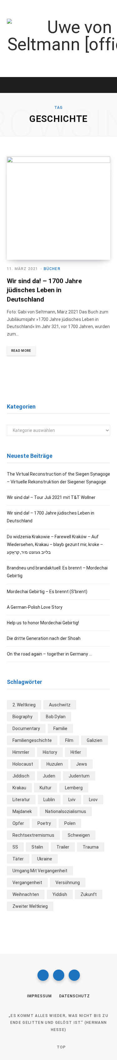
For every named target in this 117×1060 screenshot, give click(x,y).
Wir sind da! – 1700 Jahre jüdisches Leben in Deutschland (44, 290)
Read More (21, 350)
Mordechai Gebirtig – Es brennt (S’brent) (47, 591)
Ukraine (44, 858)
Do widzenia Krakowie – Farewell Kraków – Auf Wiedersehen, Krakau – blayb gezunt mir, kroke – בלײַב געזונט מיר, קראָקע (55, 544)
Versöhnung (68, 882)
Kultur (45, 787)
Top (61, 1047)
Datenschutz (74, 996)
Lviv (72, 799)
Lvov (93, 799)
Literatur (21, 799)
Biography (22, 716)
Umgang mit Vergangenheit (39, 870)
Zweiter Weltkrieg (30, 906)
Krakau (19, 787)
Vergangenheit (27, 882)
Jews (81, 764)
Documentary (26, 728)
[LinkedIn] (74, 975)
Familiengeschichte (32, 740)
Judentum (79, 775)
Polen (70, 823)
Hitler (76, 752)
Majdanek (22, 811)
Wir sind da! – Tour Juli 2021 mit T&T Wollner (51, 497)
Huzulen (54, 764)
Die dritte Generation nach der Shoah (43, 638)
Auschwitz (60, 704)
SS (15, 847)
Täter (18, 858)
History (50, 752)
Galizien (94, 740)
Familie (60, 728)
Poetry (44, 823)
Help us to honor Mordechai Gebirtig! (43, 622)
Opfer (18, 823)
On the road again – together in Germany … (49, 653)
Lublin (49, 799)
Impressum (39, 996)
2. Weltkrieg (24, 704)
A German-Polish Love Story (34, 607)
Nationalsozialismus (65, 811)
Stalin (37, 847)
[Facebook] (43, 975)
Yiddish (59, 894)
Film (69, 740)
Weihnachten (25, 894)
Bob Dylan (56, 716)
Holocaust (22, 764)
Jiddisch (20, 775)
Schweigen (79, 835)
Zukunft (88, 894)
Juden (49, 775)
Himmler (20, 752)
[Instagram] (58, 975)
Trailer (62, 847)
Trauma (91, 847)
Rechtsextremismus (33, 835)
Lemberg (74, 787)
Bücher (52, 269)
